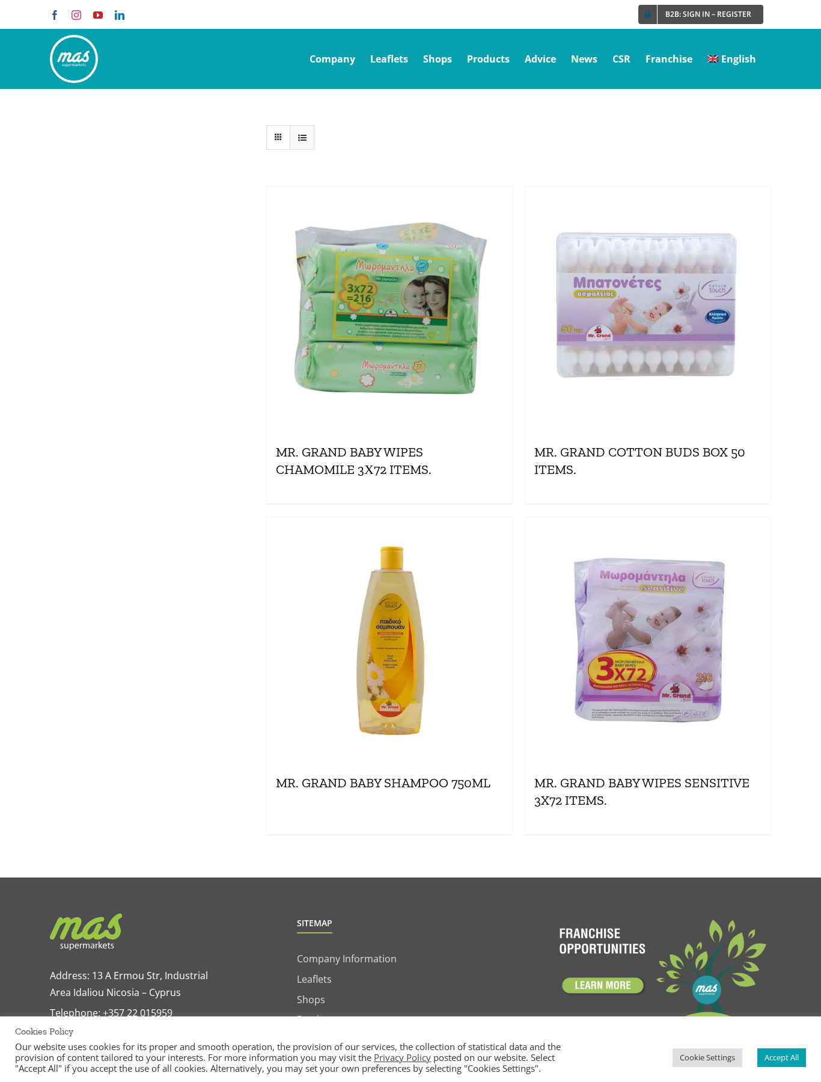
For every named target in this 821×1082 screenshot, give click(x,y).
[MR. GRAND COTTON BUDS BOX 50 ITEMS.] (648, 309)
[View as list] (302, 137)
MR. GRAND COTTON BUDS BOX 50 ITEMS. (639, 461)
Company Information (347, 958)
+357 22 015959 (137, 1012)
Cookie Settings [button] (707, 1057)
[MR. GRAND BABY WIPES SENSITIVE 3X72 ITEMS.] (648, 640)
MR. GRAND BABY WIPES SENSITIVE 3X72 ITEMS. (641, 791)
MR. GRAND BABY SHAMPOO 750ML (383, 783)
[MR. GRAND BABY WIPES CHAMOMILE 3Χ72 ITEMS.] (389, 309)
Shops (311, 999)
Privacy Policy (402, 1057)
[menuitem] (731, 59)
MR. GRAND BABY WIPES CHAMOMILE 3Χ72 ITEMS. (354, 461)
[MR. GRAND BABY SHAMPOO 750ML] (389, 640)
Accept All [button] (782, 1057)
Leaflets (314, 979)
